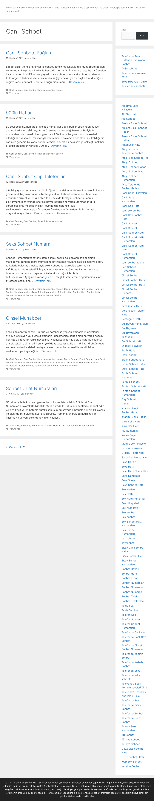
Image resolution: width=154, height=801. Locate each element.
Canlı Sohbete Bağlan (28, 52)
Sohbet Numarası (132, 591)
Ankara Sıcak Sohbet (19, 425)
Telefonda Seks (131, 670)
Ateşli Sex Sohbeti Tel (135, 157)
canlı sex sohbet (131, 210)
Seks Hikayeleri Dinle (134, 81)
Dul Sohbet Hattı (132, 341)
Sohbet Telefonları (133, 601)
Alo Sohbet (128, 118)
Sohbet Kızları (94, 292)
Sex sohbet (128, 512)
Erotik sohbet (129, 354)
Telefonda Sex (130, 700)
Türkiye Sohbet (131, 739)
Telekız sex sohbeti (133, 86)
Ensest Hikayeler (132, 345)
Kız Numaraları (130, 430)
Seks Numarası (131, 475)
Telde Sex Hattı (131, 610)
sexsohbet (128, 542)
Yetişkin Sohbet (131, 766)
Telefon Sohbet (25, 365)
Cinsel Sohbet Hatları (134, 280)
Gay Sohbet (129, 399)
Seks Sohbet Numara (28, 244)
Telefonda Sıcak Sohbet (47, 365)
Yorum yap (14, 93)
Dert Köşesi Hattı (132, 306)
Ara (124, 29)
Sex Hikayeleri (130, 503)
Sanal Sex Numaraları (135, 457)
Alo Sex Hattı (129, 114)
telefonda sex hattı (113, 789)
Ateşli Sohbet (130, 162)
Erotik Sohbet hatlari (134, 359)
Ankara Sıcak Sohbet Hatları (46, 425)
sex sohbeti (129, 538)
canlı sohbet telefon (53, 90)
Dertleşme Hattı (131, 319)
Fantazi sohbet (131, 381)
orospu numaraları (132, 448)
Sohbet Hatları (64, 292)
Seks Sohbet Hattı (132, 484)
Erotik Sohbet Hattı (89, 289)
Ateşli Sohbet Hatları (134, 166)
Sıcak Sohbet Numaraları (50, 221)
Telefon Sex (129, 614)
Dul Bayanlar (129, 328)
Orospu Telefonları (133, 452)
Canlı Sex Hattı (130, 205)
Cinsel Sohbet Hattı (133, 284)
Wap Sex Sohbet (132, 761)
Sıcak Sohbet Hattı (133, 556)
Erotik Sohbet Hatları (134, 364)
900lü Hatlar (19, 112)
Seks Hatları (129, 461)
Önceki (11, 447)
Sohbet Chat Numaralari (31, 388)
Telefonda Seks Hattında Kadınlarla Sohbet (133, 60)
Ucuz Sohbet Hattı (133, 757)
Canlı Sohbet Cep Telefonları (36, 176)
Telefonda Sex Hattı (41, 792)
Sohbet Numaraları (35, 295)
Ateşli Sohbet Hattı (133, 171)
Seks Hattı (128, 466)
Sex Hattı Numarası (133, 498)
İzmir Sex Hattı (130, 426)
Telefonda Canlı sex (133, 632)
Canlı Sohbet (15, 90)
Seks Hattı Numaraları (135, 471)
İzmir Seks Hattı (131, 421)
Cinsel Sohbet (71, 289)
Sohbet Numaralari (15, 295)
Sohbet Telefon (53, 295)
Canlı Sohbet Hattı (32, 90)
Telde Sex (128, 605)
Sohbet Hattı (79, 292)
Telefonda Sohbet (69, 365)
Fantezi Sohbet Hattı (134, 386)
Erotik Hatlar (129, 350)
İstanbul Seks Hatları (134, 416)
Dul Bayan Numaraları (135, 323)
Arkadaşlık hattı (131, 144)
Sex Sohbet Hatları (49, 786)
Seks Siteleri (129, 480)
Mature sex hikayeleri (134, 443)
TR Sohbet (128, 734)
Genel (125, 403)
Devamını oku (77, 82)
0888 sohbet (129, 68)
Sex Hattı (127, 494)
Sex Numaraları (131, 507)
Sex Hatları (128, 489)
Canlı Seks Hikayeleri (134, 192)
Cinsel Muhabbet (23, 318)
